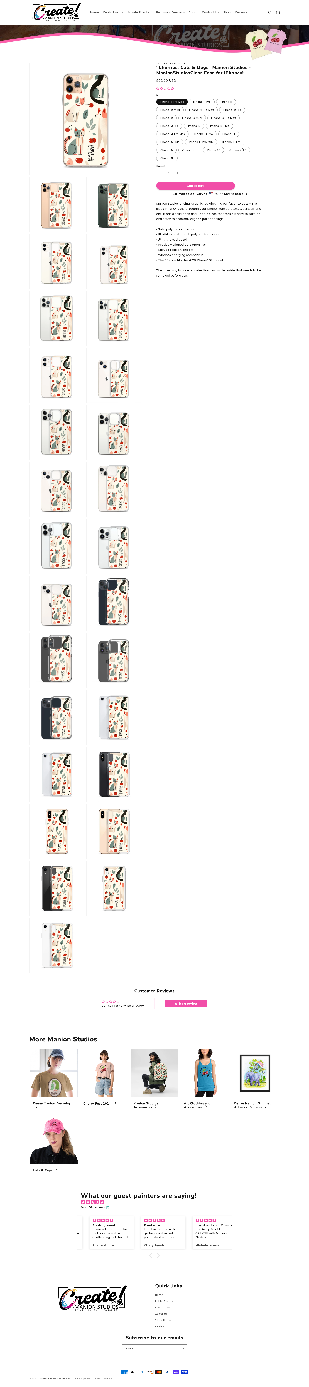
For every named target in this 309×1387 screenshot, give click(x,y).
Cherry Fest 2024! (97, 1103)
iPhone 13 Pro (169, 126)
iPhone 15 (166, 150)
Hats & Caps (42, 1170)
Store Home (163, 1320)
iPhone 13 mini (192, 118)
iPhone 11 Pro (202, 102)
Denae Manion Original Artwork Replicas (252, 1105)
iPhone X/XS (237, 150)
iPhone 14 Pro (203, 134)
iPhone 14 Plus (219, 126)
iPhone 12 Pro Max (201, 110)
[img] (156, 1202)
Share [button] (164, 286)
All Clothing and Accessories (197, 1105)
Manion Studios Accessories (146, 1105)
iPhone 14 (228, 134)
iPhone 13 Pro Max (223, 118)
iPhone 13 (194, 126)
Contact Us (162, 1307)
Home (159, 1295)
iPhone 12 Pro (232, 110)
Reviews (160, 1326)
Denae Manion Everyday (52, 1103)
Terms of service (102, 1378)
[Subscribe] (183, 1348)
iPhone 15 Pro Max (201, 142)
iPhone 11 (226, 102)
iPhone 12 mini (170, 110)
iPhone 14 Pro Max (172, 134)
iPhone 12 (166, 118)
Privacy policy (82, 1378)
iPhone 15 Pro (231, 142)
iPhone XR (167, 158)
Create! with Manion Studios (55, 1378)
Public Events (164, 1301)
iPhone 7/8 (190, 150)
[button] (139, 12)
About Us (161, 1314)
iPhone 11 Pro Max (172, 102)
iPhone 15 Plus (169, 142)
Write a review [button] (185, 1003)
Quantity (161, 166)
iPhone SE (213, 150)
